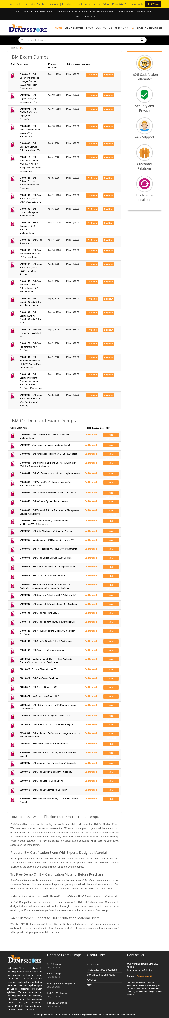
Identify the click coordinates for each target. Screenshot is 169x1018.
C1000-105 (40, 612)
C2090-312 (38, 687)
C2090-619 (46, 715)
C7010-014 (46, 724)
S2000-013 (41, 780)
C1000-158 (42, 650)
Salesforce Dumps (103, 11)
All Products (94, 964)
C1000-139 (47, 641)
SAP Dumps (62, 11)
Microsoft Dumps (43, 11)
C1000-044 (50, 473)
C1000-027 (45, 444)
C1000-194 (31, 381)
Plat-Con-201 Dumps (57, 993)
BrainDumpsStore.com (85, 1014)
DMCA (89, 985)
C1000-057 (49, 492)
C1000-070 (49, 548)
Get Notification (111, 435)
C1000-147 (31, 269)
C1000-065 (28, 98)
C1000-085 (30, 131)
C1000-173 (31, 347)
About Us (91, 979)
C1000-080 (45, 586)
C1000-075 (46, 557)
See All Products (85, 16)
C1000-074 (28, 114)
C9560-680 (44, 743)
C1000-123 (29, 182)
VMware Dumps (125, 11)
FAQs (89, 27)
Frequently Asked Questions (102, 969)
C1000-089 (48, 594)
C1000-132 (30, 212)
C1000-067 (46, 530)
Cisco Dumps (23, 11)
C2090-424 (39, 696)
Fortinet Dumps (80, 11)
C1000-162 (31, 317)
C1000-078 (42, 575)
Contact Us (104, 27)
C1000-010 (29, 81)
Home (59, 27)
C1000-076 (47, 566)
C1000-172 (31, 333)
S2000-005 (48, 762)
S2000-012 (46, 771)
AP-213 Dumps (54, 963)
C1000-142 (31, 241)
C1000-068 (47, 539)
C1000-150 (31, 286)
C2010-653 (46, 660)
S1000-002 (31, 400)
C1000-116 (30, 163)
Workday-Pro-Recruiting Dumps (62, 983)
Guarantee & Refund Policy (101, 974)
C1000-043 (48, 464)
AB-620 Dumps (54, 973)
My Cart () (125, 27)
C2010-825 (38, 669)
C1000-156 (31, 302)
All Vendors (74, 27)
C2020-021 (39, 678)
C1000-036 (48, 453)
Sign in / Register (149, 27)
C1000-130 (31, 198)
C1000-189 (30, 362)
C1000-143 (31, 254)
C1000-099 (48, 603)
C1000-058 (44, 501)
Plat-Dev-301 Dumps (57, 1002)
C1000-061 (44, 522)
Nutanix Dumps (145, 11)
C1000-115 (47, 621)
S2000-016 (43, 789)
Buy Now (108, 74)
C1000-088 (30, 147)
